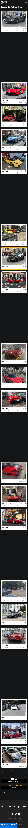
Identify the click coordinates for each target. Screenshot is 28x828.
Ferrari (3, 29)
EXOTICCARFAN (6, 30)
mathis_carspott (6, 410)
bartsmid (5, 481)
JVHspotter (5, 363)
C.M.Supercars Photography (9, 268)
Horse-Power (6, 505)
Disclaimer (18, 824)
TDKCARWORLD (7, 125)
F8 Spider (8, 29)
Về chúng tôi (6, 807)
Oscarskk (5, 244)
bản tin (24, 807)
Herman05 (5, 149)
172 (24, 771)
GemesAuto (6, 386)
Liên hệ (16, 807)
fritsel (4, 766)
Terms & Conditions (13, 821)
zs (3, 173)
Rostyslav (5, 529)
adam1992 (5, 719)
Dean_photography (7, 600)
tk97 (4, 291)
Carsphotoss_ (6, 624)
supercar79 (5, 102)
